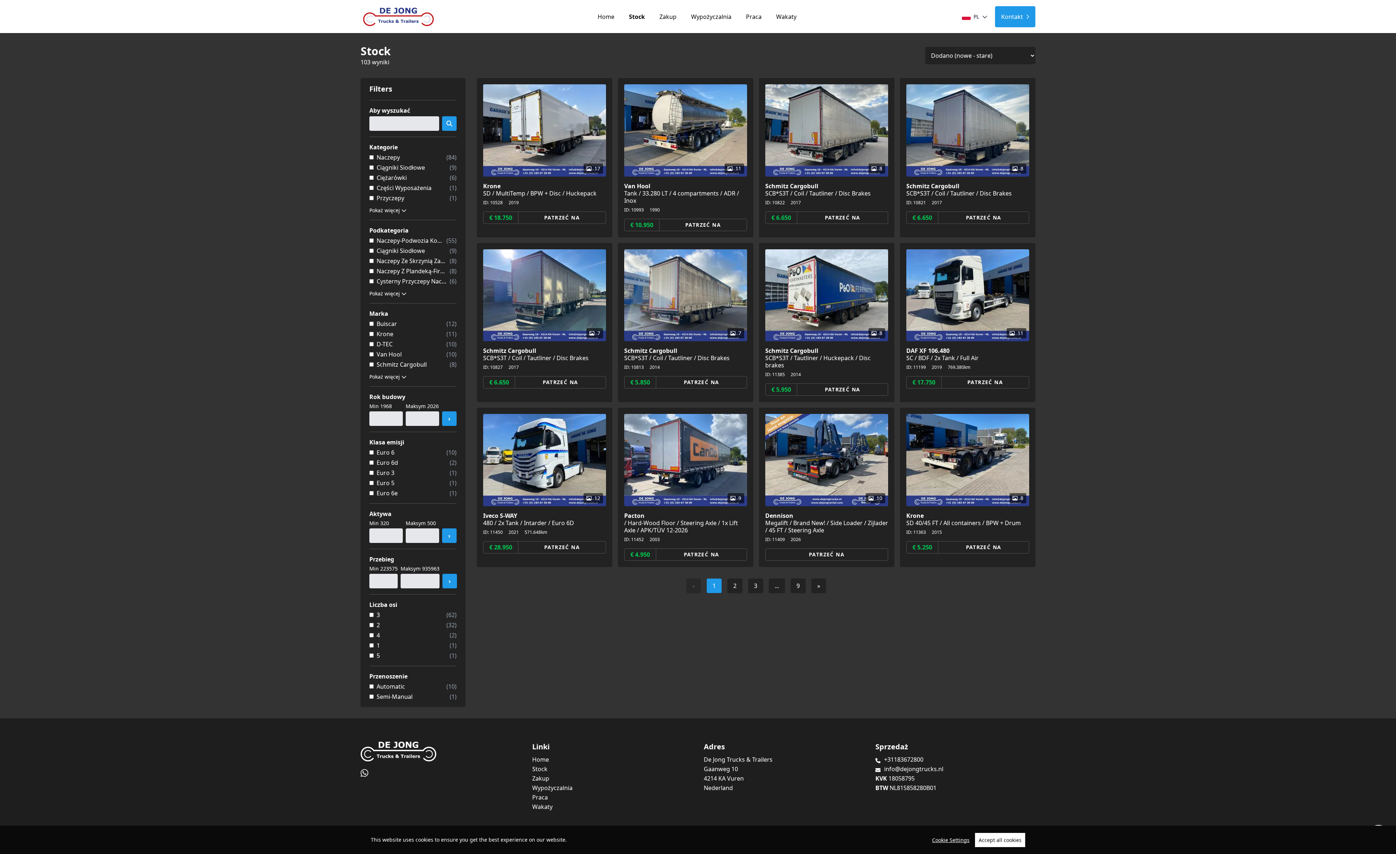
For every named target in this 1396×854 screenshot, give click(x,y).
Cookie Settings (951, 840)
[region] (698, 840)
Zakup (668, 17)
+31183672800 (903, 760)
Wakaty (786, 17)
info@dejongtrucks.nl (913, 769)
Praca (754, 17)
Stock (637, 17)
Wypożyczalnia (711, 17)
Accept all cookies (1000, 840)
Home (606, 17)
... (777, 586)
